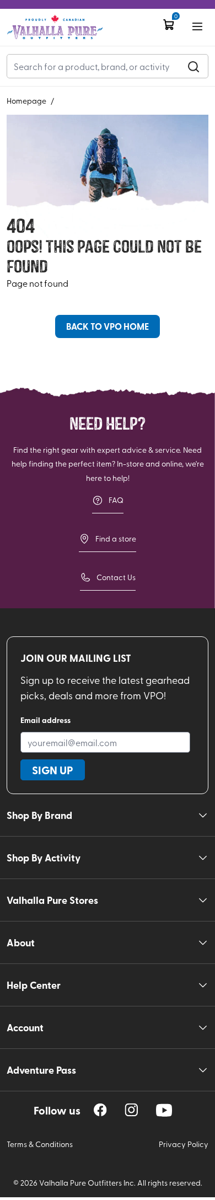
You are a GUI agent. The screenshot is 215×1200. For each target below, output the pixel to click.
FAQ (116, 500)
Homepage (26, 100)
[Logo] (55, 27)
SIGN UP (52, 770)
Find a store (115, 538)
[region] (100, 1110)
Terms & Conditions (40, 1144)
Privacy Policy (183, 1144)
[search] (193, 66)
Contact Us (116, 577)
